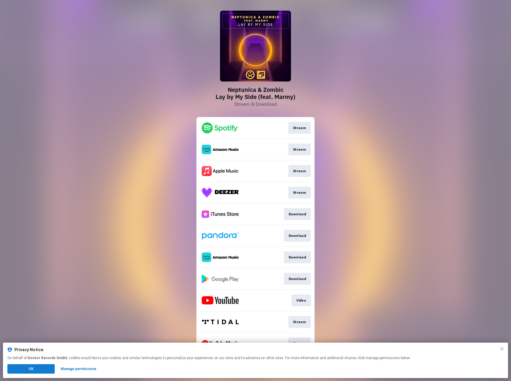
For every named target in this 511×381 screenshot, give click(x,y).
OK (31, 369)
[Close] (502, 349)
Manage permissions (78, 369)
